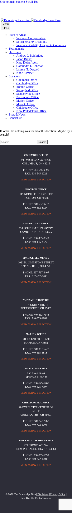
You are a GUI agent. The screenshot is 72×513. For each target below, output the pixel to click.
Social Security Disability (31, 41)
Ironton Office (25, 86)
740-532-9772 (41, 204)
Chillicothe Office (27, 107)
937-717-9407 (41, 272)
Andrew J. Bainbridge (29, 55)
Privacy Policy (57, 494)
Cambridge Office (27, 83)
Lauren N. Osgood (27, 69)
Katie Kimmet (24, 73)
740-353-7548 (41, 314)
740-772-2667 (41, 421)
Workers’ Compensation (31, 38)
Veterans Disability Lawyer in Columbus (41, 45)
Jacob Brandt (24, 59)
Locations (15, 76)
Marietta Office (25, 104)
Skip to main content (12, 1)
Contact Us (15, 118)
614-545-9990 (41, 169)
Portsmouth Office (27, 97)
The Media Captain (41, 497)
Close (5, 28)
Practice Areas (17, 34)
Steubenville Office (28, 93)
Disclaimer (43, 494)
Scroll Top (32, 1)
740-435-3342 (41, 238)
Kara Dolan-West (26, 62)
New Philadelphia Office (31, 111)
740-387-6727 (41, 349)
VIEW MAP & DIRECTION (36, 179)
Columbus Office (26, 79)
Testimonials (16, 48)
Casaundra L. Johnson (29, 66)
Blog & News (17, 114)
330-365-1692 (41, 455)
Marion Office (25, 100)
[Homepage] (30, 20)
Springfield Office (27, 90)
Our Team (15, 52)
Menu (5, 24)
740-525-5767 (41, 383)
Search (42, 142)
